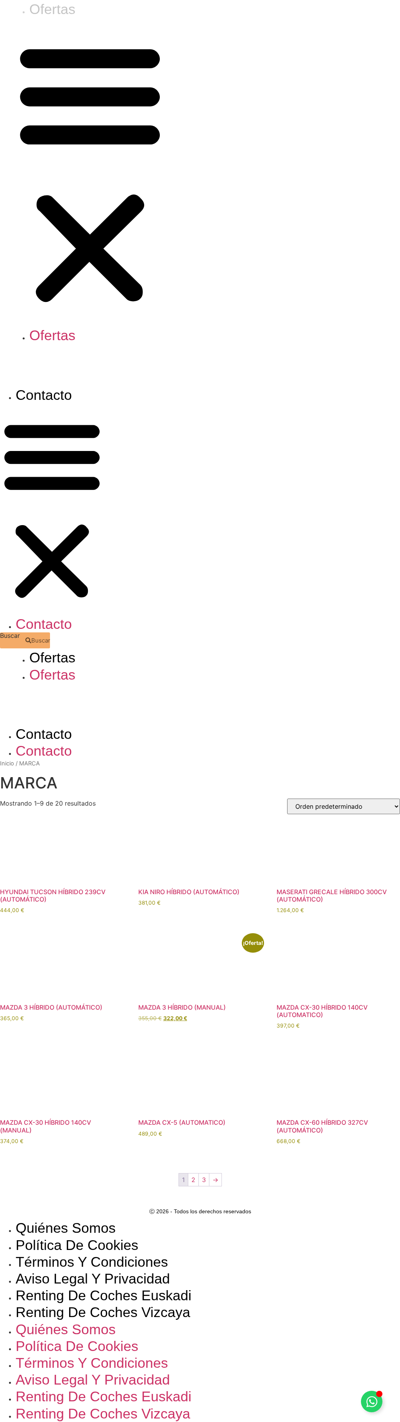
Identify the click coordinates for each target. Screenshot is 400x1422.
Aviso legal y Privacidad (93, 1279)
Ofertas (52, 335)
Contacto (44, 395)
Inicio (7, 763)
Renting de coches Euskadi (103, 1295)
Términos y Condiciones (92, 1262)
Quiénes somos (66, 1228)
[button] (90, 172)
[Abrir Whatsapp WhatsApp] (371, 1401)
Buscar (10, 635)
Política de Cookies (77, 1245)
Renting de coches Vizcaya (103, 1312)
